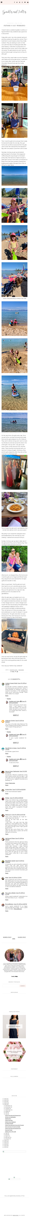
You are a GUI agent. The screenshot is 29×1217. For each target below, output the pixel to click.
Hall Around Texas (10, 838)
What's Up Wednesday (10, 1117)
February (7, 1137)
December (7, 1105)
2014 (5, 1145)
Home (14, 937)
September (8, 1110)
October (7, 1108)
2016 (5, 1142)
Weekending (8, 1118)
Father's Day (14, 669)
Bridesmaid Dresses (14, 1026)
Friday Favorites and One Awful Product (14, 1125)
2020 (5, 1103)
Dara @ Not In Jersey (11, 748)
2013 (5, 1147)
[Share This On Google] (17, 671)
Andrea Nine (8, 789)
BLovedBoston (9, 904)
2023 (5, 1098)
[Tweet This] (13, 671)
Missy (6, 877)
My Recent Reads (9, 1123)
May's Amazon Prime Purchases (12, 1126)
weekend (21, 669)
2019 (5, 1104)
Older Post (22, 937)
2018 (5, 1140)
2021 (5, 1101)
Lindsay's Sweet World (11, 683)
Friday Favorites (9, 1120)
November (8, 1107)
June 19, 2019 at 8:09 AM (17, 735)
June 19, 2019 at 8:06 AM (17, 702)
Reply (6, 695)
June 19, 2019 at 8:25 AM (19, 789)
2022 (5, 1100)
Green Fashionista (10, 783)
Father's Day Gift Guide (10, 1131)
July (6, 1112)
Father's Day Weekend (10, 1122)
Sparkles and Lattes (14, 701)
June (6, 1114)
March (6, 1136)
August (7, 1111)
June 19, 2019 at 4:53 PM (20, 904)
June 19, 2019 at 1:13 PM (15, 877)
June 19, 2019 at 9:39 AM (16, 798)
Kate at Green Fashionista (12, 771)
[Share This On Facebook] (11, 671)
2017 (5, 1141)
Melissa (7, 798)
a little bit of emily (10, 720)
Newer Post (7, 937)
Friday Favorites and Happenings (13, 1115)
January (7, 1138)
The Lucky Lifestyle (10, 893)
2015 (5, 1144)
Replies (9, 699)
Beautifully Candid (10, 861)
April (6, 1134)
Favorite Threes (8, 1130)
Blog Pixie (15, 1215)
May (6, 1133)
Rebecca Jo (8, 814)
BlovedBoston (18, 909)
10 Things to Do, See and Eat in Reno (14, 1052)
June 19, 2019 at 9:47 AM (18, 814)
